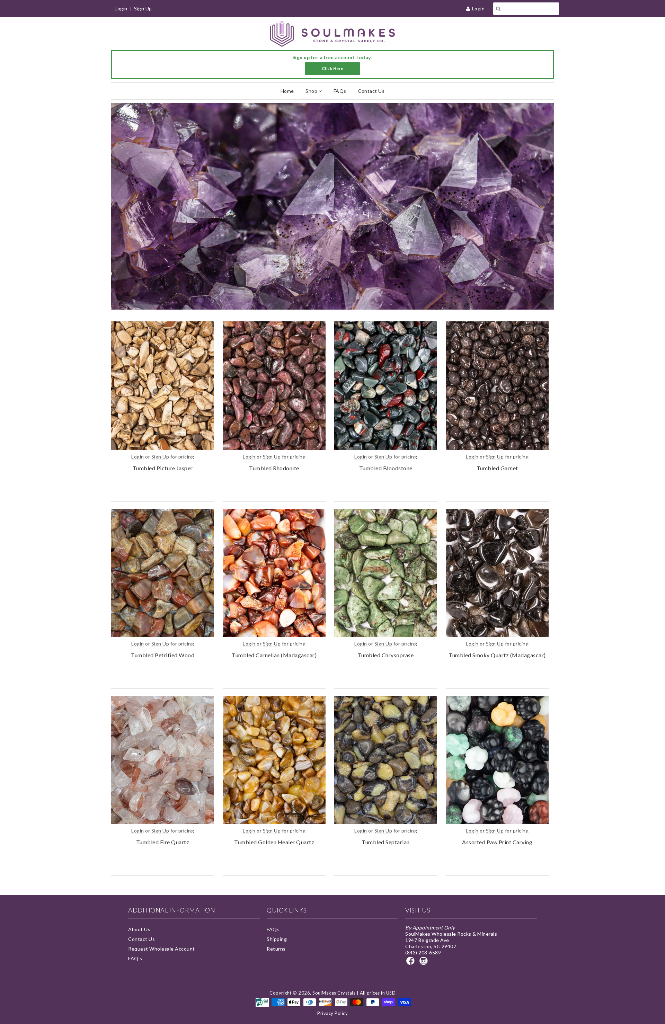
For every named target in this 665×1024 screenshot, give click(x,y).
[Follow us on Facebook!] (411, 963)
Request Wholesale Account (161, 949)
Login (478, 8)
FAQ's (135, 958)
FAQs (340, 91)
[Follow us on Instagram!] (424, 963)
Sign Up (143, 8)
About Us (139, 929)
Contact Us (371, 91)
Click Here (333, 68)
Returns (276, 949)
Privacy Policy (332, 1013)
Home (287, 91)
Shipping (277, 939)
